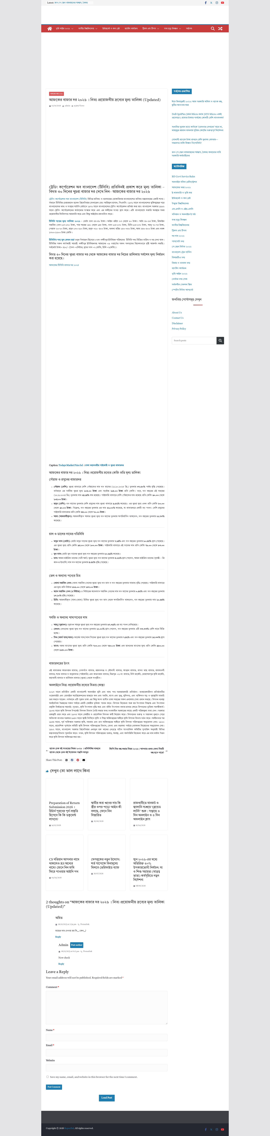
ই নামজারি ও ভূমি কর (182, 193)
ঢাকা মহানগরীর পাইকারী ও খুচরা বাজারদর (104, 465)
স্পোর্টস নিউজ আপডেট (182, 290)
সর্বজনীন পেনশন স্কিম (182, 285)
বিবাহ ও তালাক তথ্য (181, 263)
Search (220, 340)
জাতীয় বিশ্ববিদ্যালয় (86, 29)
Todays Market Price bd (71, 465)
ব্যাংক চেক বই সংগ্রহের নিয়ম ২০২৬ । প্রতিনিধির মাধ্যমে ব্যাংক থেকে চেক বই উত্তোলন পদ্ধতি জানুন (75, 751)
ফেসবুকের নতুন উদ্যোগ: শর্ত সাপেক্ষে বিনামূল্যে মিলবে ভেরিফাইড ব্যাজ (105, 863)
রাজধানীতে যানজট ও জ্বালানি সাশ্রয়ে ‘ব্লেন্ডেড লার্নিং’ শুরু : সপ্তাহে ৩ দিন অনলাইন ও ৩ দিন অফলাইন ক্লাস (147, 811)
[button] (71, 28)
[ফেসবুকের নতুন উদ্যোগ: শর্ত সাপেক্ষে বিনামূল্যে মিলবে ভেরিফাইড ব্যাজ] (106, 836)
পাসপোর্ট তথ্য (178, 241)
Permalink (84, 924)
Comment (52, 987)
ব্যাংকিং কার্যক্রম (131, 29)
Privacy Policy (179, 329)
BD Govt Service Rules (183, 177)
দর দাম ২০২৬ (178, 236)
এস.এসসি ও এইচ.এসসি (182, 209)
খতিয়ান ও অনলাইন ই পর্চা (184, 214)
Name (50, 1030)
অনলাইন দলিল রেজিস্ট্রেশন (184, 182)
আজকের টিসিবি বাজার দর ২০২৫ (64, 265)
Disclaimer (177, 323)
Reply (58, 937)
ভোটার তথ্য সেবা (179, 279)
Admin (63, 945)
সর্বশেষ (189, 29)
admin (67, 106)
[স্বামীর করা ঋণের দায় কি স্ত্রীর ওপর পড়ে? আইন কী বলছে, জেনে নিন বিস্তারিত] (106, 780)
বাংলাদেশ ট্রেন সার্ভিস (181, 252)
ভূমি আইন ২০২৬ (63, 29)
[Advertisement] (135, 65)
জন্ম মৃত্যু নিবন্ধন (171, 29)
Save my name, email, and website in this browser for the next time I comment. (94, 1077)
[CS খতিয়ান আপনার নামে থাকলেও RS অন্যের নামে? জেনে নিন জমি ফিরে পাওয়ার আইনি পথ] (64, 836)
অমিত (58, 918)
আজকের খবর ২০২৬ (56, 94)
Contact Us (177, 318)
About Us (177, 313)
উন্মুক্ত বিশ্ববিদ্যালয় (180, 204)
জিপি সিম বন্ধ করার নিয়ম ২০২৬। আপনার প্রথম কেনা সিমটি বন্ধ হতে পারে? (136, 751)
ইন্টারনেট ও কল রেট (111, 29)
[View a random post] (220, 28)
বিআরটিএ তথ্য (178, 257)
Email (50, 1045)
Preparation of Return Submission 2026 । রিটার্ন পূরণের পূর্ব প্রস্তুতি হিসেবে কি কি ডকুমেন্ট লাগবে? (64, 811)
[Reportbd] (49, 28)
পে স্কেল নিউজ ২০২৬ (181, 247)
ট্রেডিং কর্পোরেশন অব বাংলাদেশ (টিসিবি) (68, 199)
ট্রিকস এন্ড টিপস (149, 29)
